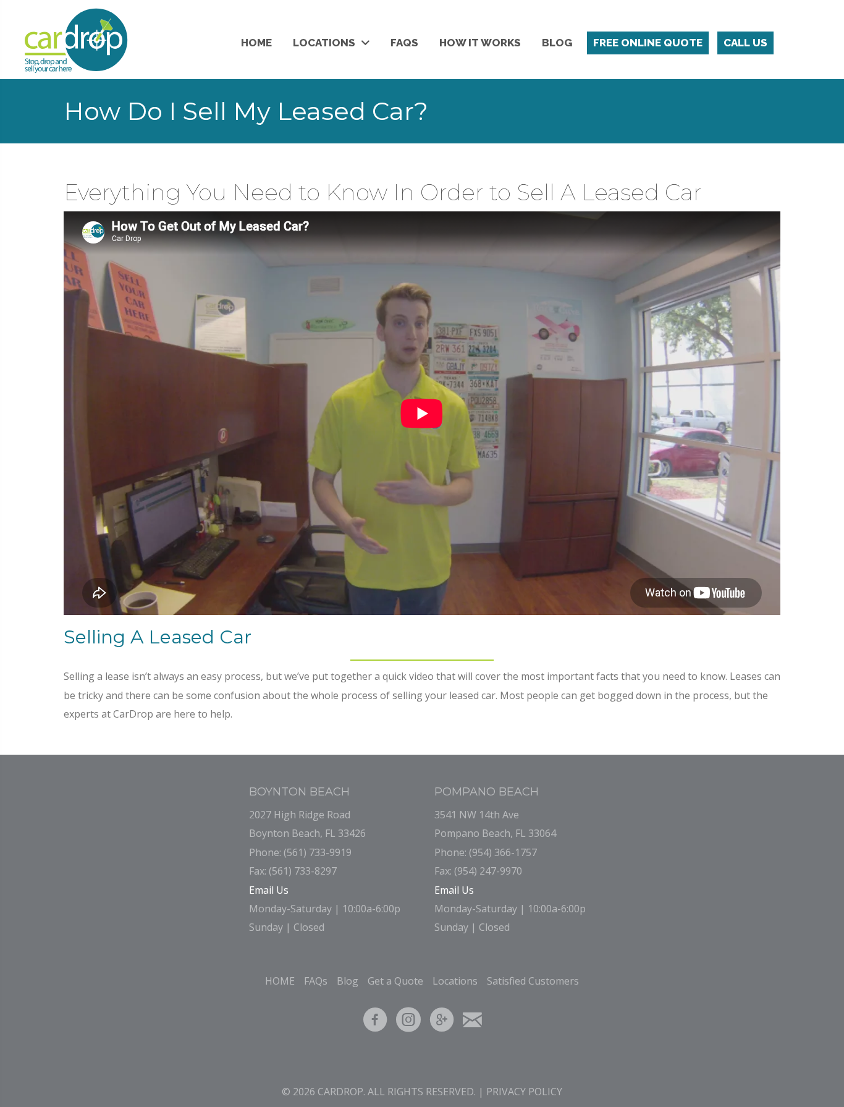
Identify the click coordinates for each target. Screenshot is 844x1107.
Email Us (269, 890)
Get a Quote (395, 981)
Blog (347, 981)
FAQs (315, 981)
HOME (280, 981)
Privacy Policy (524, 1091)
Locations (455, 981)
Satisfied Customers (533, 981)
